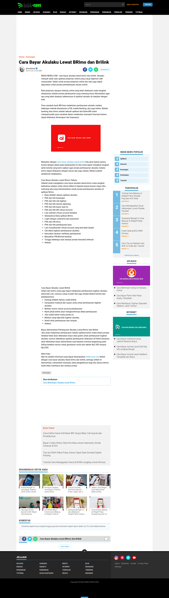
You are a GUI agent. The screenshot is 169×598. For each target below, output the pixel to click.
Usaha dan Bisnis (46, 573)
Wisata (65, 573)
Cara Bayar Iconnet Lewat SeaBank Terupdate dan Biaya (132, 355)
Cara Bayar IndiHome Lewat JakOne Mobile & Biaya (129, 340)
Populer (148, 4)
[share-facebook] (85, 69)
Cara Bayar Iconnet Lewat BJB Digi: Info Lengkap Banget (132, 347)
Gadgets (42, 567)
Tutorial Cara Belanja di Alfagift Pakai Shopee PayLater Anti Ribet (132, 196)
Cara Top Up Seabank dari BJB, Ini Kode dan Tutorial (133, 244)
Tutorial (139, 12)
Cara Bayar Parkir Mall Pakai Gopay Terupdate (129, 296)
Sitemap (118, 567)
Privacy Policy (143, 563)
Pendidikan (94, 12)
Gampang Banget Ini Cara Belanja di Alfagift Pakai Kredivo (133, 221)
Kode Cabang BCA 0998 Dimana (132, 232)
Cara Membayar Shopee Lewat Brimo (59, 382)
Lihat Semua (64, 546)
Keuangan (83, 12)
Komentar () (105, 69)
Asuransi (46, 12)
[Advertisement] (84, 34)
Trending (129, 12)
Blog (55, 12)
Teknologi (118, 12)
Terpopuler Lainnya (131, 255)
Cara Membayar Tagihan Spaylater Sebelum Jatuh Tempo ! (132, 304)
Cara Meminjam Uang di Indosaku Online (131, 289)
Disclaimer (125, 563)
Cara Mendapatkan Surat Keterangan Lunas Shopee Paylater (133, 208)
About (117, 563)
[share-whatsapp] (96, 69)
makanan (89, 573)
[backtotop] (84, 551)
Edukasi (63, 12)
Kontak (133, 563)
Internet (72, 12)
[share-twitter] (90, 69)
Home (20, 12)
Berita (65, 563)
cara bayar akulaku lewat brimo (71, 162)
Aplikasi (36, 12)
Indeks (27, 12)
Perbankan (106, 12)
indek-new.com (92, 357)
